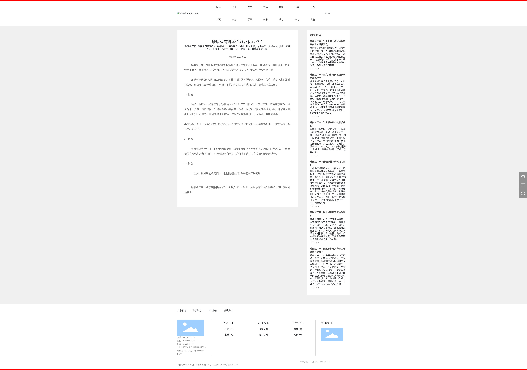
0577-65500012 (189, 337)
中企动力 (225, 365)
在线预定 (197, 310)
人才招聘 (181, 310)
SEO (236, 365)
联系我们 (228, 310)
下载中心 (212, 310)
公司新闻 (263, 329)
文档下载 (298, 334)
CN (325, 13)
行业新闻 (263, 334)
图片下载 (298, 329)
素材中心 (229, 334)
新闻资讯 (263, 323)
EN (328, 13)
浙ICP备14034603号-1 (321, 362)
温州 (231, 365)
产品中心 (228, 323)
